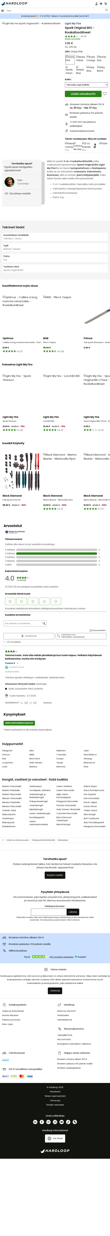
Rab (4, 759)
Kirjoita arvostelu (72, 39)
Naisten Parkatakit (11, 790)
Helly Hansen (35, 763)
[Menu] (2, 10)
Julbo (86, 751)
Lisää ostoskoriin (83, 94)
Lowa (4, 767)
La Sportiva (7, 763)
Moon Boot (34, 759)
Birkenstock (89, 763)
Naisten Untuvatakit (11, 786)
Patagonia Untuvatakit (94, 827)
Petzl (86, 767)
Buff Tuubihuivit (91, 819)
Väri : (73, 51)
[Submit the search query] (107, 10)
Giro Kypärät (90, 794)
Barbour (33, 767)
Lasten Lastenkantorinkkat (38, 823)
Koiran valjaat (90, 802)
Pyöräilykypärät (36, 818)
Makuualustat (8, 815)
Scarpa (59, 759)
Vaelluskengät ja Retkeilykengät (37, 795)
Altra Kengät (90, 815)
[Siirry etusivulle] (4, 840)
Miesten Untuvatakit (12, 798)
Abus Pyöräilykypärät (94, 823)
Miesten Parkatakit (11, 802)
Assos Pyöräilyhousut (94, 790)
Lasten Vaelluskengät (39, 814)
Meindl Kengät (63, 825)
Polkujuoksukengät (38, 801)
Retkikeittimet (8, 827)
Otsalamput (8, 819)
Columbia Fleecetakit (66, 814)
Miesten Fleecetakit (11, 807)
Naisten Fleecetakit (11, 794)
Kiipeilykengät (36, 810)
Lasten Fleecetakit (65, 790)
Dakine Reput (90, 786)
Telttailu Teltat (9, 811)
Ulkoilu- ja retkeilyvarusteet (18, 840)
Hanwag (88, 759)
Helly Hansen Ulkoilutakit (68, 810)
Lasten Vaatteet (64, 786)
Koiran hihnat (90, 807)
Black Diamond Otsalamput (63, 819)
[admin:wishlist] (105, 94)
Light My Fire (73, 23)
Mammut (60, 767)
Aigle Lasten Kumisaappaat (63, 795)
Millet (31, 755)
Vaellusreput (35, 786)
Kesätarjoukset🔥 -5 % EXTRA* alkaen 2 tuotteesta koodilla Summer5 (55, 16)
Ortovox (6, 755)
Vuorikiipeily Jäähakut (40, 790)
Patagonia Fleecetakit (67, 801)
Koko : (68, 79)
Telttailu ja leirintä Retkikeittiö (43, 840)
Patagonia (7, 751)
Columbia (61, 755)
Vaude (59, 763)
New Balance (90, 755)
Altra (31, 751)
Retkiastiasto (63, 840)
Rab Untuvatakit (91, 798)
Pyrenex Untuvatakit (66, 805)
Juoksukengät (36, 805)
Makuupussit (8, 823)
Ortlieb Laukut (90, 811)
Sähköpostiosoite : (55, 906)
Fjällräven (61, 751)
